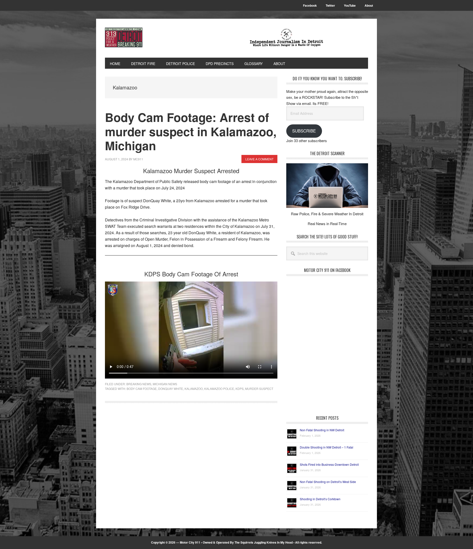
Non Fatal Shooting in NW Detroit (322, 430)
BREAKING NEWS (138, 384)
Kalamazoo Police (219, 388)
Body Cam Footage (142, 388)
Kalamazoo (194, 388)
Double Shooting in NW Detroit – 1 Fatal (326, 447)
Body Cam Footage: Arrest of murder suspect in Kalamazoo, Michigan (190, 131)
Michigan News (165, 384)
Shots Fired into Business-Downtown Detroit (329, 464)
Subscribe (304, 131)
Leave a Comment (259, 159)
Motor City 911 (138, 37)
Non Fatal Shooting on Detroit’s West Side (328, 482)
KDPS (240, 388)
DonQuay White (170, 388)
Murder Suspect (259, 388)
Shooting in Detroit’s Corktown (320, 499)
